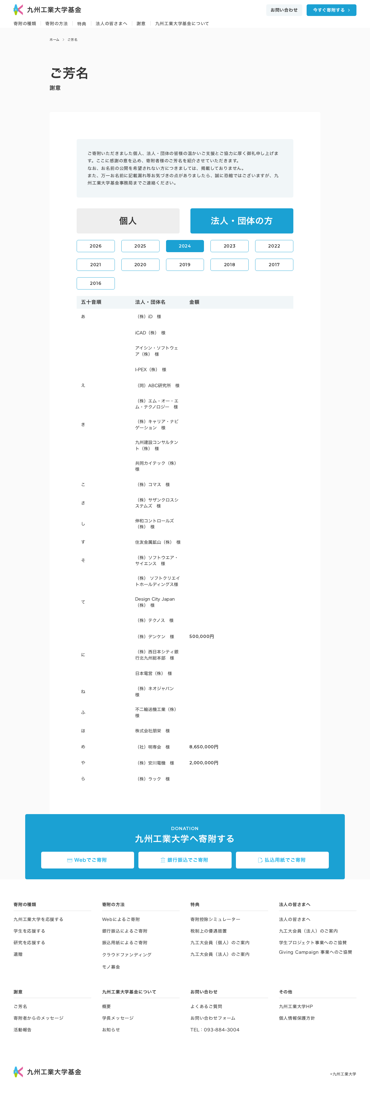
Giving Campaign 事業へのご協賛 (315, 952)
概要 (106, 1006)
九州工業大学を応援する (39, 919)
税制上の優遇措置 (208, 931)
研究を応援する (30, 942)
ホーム (55, 39)
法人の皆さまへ (295, 919)
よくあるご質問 (206, 1006)
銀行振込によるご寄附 (125, 931)
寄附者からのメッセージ (39, 1018)
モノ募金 (111, 967)
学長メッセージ (118, 1018)
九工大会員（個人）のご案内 (219, 942)
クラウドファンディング (127, 955)
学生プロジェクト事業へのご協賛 (313, 942)
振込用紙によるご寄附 (125, 942)
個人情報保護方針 (297, 1018)
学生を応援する (30, 931)
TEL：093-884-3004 (215, 1029)
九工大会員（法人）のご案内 (219, 954)
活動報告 (23, 1029)
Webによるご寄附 (121, 919)
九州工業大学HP (296, 1006)
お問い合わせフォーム (213, 1018)
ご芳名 (20, 1006)
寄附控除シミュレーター (215, 919)
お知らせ (111, 1029)
